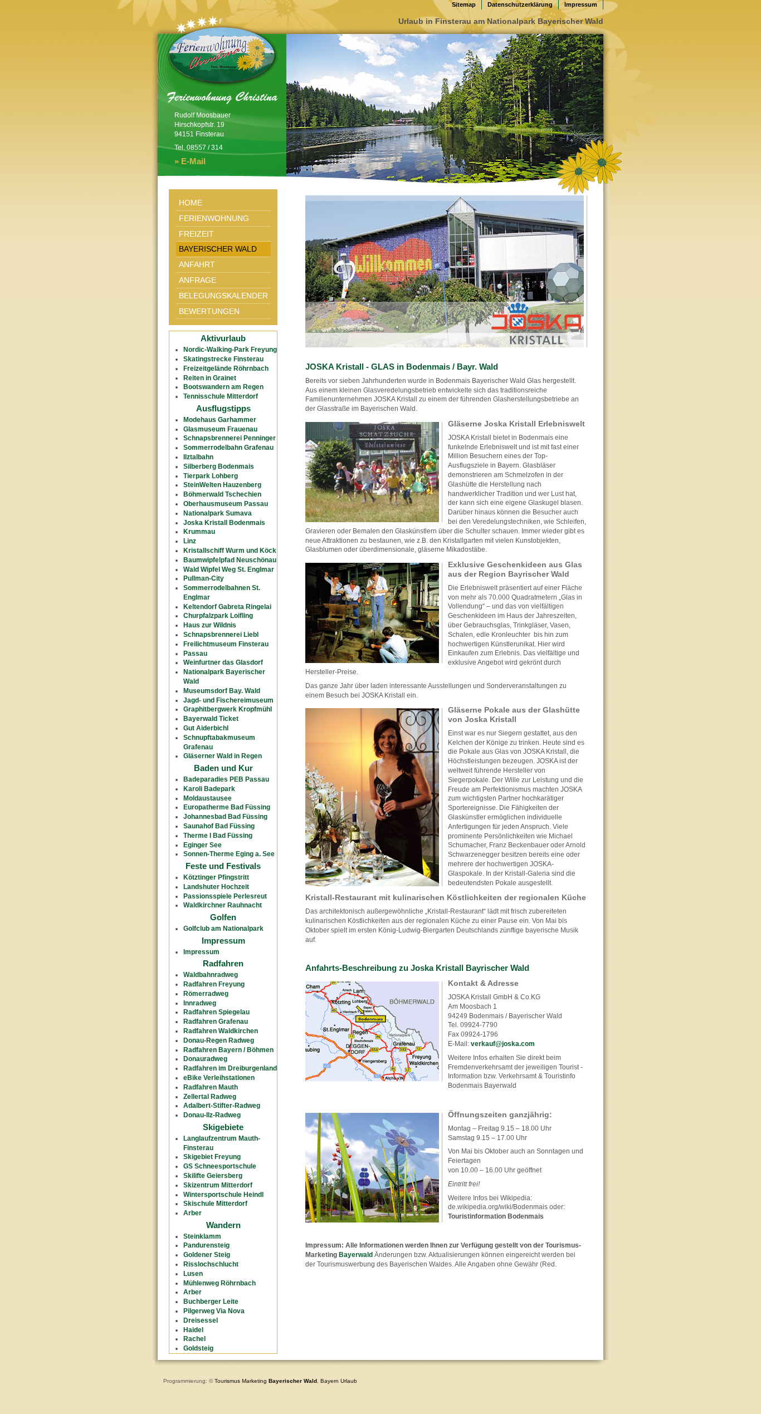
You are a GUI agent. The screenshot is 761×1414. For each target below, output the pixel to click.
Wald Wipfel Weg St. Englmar (228, 569)
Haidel (193, 1330)
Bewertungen (209, 311)
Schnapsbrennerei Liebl (220, 635)
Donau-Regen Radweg (218, 1040)
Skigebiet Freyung (212, 1157)
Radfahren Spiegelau (216, 1012)
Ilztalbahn (198, 457)
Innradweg (199, 1003)
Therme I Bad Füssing (217, 835)
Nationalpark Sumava (217, 513)
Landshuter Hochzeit (216, 887)
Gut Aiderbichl (205, 728)
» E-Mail (190, 161)
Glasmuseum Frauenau (220, 429)
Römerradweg (205, 994)
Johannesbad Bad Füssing (225, 817)
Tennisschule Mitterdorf (220, 396)
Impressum (580, 4)
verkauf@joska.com (503, 1044)
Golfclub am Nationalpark (223, 928)
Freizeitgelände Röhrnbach (226, 368)
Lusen (193, 1274)
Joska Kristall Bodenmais (224, 523)
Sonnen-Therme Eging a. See (229, 854)
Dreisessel (200, 1320)
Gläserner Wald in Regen (222, 756)
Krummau (199, 532)
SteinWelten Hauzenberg (222, 485)
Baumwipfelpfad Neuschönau (229, 560)
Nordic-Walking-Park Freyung (230, 350)
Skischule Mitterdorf (215, 1203)
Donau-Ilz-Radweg (212, 1115)
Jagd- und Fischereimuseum (228, 700)
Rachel (194, 1339)
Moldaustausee (207, 798)
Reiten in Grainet (209, 378)
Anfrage (197, 280)
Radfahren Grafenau (215, 1021)
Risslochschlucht (210, 1264)
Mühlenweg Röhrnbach (219, 1283)
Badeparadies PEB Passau (226, 779)
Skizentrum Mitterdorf (217, 1185)
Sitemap (464, 4)
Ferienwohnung (214, 218)
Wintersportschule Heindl (223, 1195)
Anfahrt (197, 264)
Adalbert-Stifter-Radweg (221, 1105)
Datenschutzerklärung (520, 4)
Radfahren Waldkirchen (220, 1031)
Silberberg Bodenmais (218, 466)
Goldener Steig (206, 1255)
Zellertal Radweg (209, 1097)
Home (190, 202)
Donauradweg (205, 1059)
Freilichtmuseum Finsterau (226, 644)
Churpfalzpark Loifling (218, 616)
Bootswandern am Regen (223, 387)
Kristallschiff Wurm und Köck (229, 550)
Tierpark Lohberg (210, 476)
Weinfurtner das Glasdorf (223, 662)
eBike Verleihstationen (219, 1078)
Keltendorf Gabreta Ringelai (227, 607)
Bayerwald (356, 1255)
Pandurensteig (206, 1245)
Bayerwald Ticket (210, 719)
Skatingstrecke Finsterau (223, 359)
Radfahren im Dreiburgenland (230, 1068)
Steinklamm (202, 1236)
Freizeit (196, 233)
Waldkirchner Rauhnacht (222, 905)
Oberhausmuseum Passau (225, 504)
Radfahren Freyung (214, 984)
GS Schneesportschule (219, 1166)
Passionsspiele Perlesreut (225, 896)
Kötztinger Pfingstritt (216, 877)
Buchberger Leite (210, 1301)
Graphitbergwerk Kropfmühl (227, 709)
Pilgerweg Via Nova (214, 1311)
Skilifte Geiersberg (212, 1176)
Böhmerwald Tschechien (222, 494)
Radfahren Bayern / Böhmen (228, 1050)
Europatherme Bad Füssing (226, 807)
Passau (195, 653)
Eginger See (202, 845)
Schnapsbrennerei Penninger (229, 438)
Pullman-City (203, 578)
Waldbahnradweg (210, 975)
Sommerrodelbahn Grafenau (228, 447)
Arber (192, 1213)
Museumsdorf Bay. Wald (221, 691)
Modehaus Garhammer (219, 420)
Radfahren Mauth (210, 1087)
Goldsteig (198, 1348)
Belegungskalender (223, 295)
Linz (189, 541)
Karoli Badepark (209, 789)
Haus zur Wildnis (209, 625)
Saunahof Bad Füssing (219, 826)
